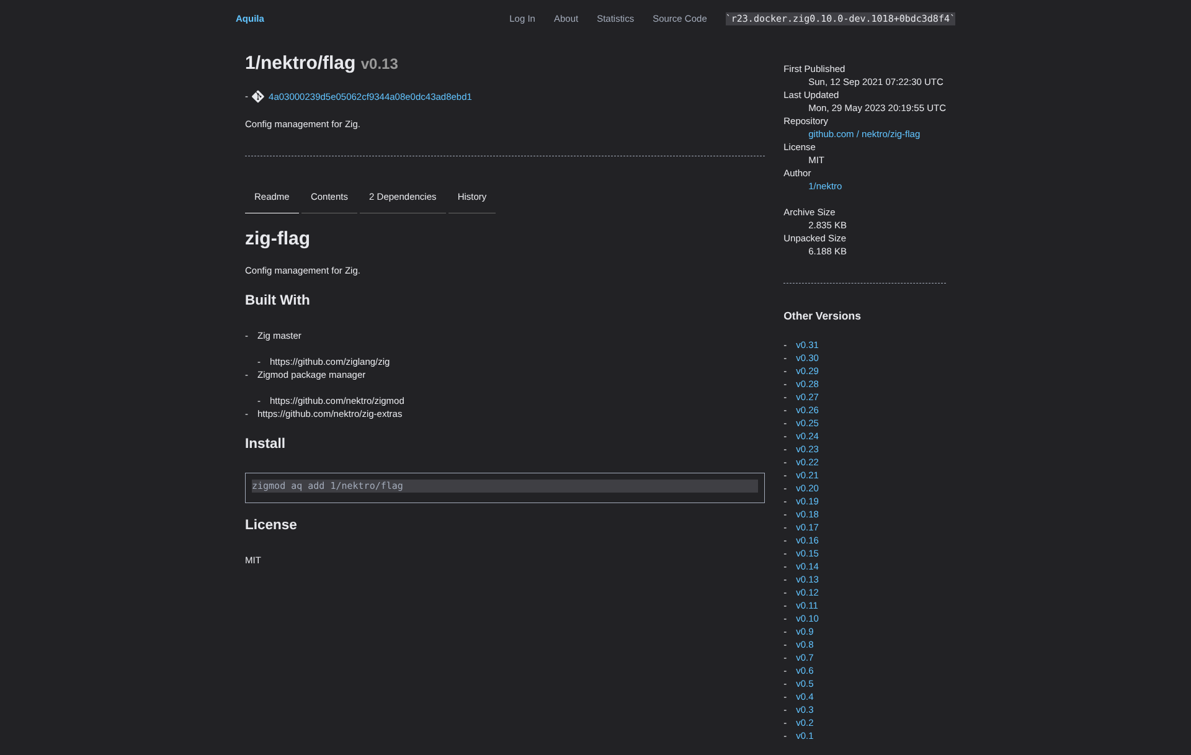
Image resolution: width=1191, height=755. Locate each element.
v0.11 (807, 606)
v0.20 (807, 488)
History (472, 197)
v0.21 (807, 475)
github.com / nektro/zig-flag (864, 134)
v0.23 (807, 449)
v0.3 (804, 710)
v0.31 (807, 345)
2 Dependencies (402, 197)
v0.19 (807, 501)
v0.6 (804, 671)
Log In (522, 19)
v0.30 (807, 358)
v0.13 (807, 579)
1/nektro (825, 186)
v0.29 (807, 371)
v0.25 (807, 423)
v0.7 (804, 658)
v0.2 (804, 723)
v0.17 (807, 527)
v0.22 (807, 462)
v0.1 (804, 736)
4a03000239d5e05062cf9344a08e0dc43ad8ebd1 (370, 97)
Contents (329, 197)
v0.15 (807, 553)
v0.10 (807, 619)
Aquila (250, 19)
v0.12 (807, 592)
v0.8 (804, 645)
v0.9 (804, 632)
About (566, 19)
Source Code (680, 19)
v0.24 (807, 436)
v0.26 (807, 410)
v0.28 (807, 384)
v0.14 (807, 566)
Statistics (615, 19)
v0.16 (807, 540)
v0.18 (807, 514)
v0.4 (804, 697)
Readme (272, 197)
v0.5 (804, 684)
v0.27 (807, 397)
